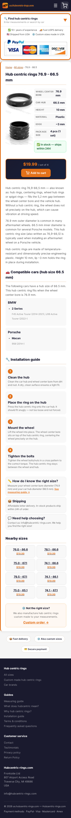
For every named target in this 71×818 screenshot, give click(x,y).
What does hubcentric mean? (21, 706)
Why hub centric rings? (17, 711)
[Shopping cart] (65, 5)
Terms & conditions (15, 721)
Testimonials (11, 747)
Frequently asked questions (20, 726)
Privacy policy (12, 752)
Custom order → (36, 622)
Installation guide (14, 716)
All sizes (18, 67)
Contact (8, 742)
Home (9, 67)
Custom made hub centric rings (22, 679)
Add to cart (38, 173)
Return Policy (12, 757)
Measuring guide (13, 701)
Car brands (10, 684)
